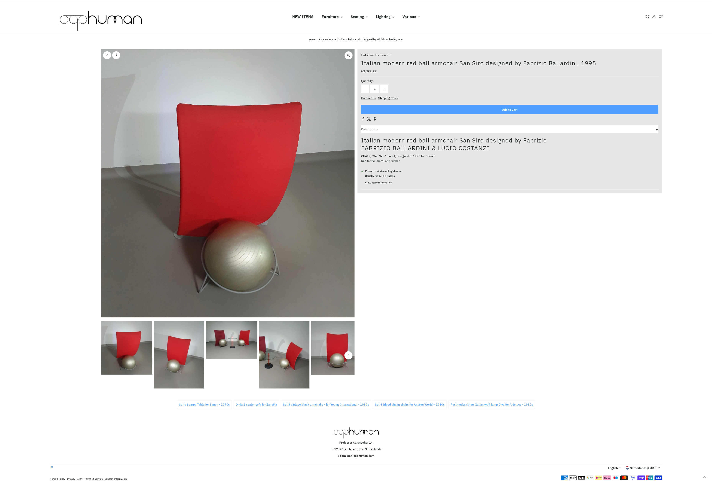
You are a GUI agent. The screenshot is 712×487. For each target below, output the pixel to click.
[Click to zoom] (348, 55)
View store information (378, 182)
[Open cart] (660, 16)
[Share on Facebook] (363, 120)
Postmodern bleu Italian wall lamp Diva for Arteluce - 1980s (492, 404)
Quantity (367, 81)
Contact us (368, 97)
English (613, 468)
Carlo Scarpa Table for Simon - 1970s (204, 404)
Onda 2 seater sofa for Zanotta (256, 404)
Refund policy (57, 479)
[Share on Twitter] (369, 120)
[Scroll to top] (704, 477)
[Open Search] (647, 16)
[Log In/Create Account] (653, 16)
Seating (358, 16)
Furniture (331, 16)
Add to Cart (509, 109)
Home (312, 39)
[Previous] (107, 55)
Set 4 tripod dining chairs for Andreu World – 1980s (410, 404)
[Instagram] (52, 467)
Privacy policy (75, 479)
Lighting (384, 16)
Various (410, 16)
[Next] (116, 55)
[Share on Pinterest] (375, 120)
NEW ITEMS (303, 16)
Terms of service (93, 479)
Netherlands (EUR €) (643, 468)
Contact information (116, 479)
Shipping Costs (388, 97)
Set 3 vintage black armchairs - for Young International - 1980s (326, 404)
